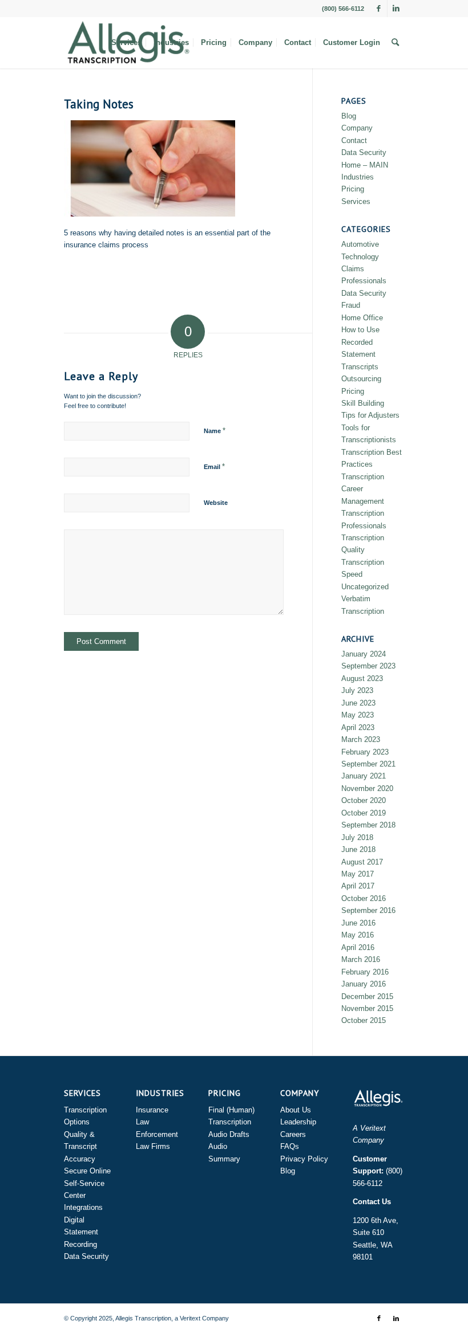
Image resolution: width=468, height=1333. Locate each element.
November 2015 (367, 1008)
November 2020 (367, 788)
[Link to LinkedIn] (396, 8)
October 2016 (363, 898)
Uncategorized (365, 586)
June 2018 (358, 849)
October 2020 (363, 800)
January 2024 (363, 654)
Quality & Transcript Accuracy (80, 1146)
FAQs (289, 1146)
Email (214, 466)
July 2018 (357, 837)
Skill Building (362, 403)
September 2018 (368, 825)
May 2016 (357, 935)
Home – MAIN (364, 165)
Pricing (352, 189)
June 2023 (358, 703)
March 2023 (360, 739)
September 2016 (368, 910)
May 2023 (357, 715)
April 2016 (357, 947)
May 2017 (357, 874)
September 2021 (368, 764)
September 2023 (368, 666)
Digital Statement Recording (81, 1232)
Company (357, 128)
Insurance (152, 1110)
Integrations (83, 1207)
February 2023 (365, 752)
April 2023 (357, 727)
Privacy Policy (304, 1159)
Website (216, 502)
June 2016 (358, 923)
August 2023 (362, 678)
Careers (293, 1134)
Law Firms (153, 1146)
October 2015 (363, 1020)
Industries (357, 177)
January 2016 (363, 984)
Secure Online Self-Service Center (87, 1183)
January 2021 (363, 776)
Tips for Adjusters (370, 415)
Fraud (350, 305)
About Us (295, 1110)
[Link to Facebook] (378, 8)
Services (355, 201)
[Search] (395, 42)
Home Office (362, 317)
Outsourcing (361, 378)
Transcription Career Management (362, 489)
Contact (354, 140)
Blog (348, 116)
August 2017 (362, 862)
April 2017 (357, 886)
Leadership (298, 1122)
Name (214, 430)
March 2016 (360, 959)
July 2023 (357, 690)
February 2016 (365, 972)
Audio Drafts (228, 1134)
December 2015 (367, 996)
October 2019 (363, 813)
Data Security (363, 152)
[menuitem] (126, 42)
